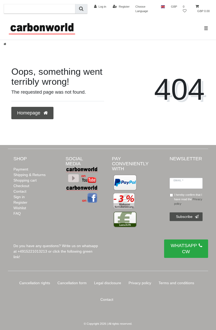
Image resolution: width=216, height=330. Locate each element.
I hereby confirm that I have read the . (188, 199)
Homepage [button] (29, 113)
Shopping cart (25, 180)
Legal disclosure (107, 283)
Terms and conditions (176, 283)
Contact (19, 191)
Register (20, 202)
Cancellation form (72, 283)
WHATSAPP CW (184, 248)
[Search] (81, 8)
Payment (20, 169)
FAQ (17, 213)
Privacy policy (140, 283)
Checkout (21, 186)
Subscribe (184, 216)
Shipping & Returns (29, 175)
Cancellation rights (34, 283)
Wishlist (19, 208)
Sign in (19, 197)
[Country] (163, 6)
